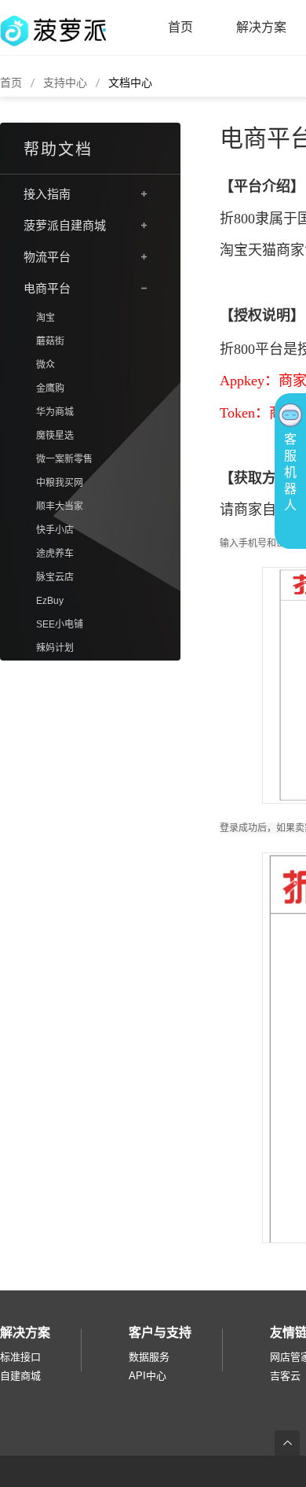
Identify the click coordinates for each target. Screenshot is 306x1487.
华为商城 (55, 412)
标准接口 (20, 1357)
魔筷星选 (55, 435)
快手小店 (55, 530)
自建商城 (20, 1376)
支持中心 (65, 82)
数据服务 (149, 1357)
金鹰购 (50, 388)
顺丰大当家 (59, 506)
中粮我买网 (59, 482)
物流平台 (47, 256)
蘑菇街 (50, 341)
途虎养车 (55, 553)
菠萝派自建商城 (65, 225)
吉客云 (285, 1376)
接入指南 (47, 194)
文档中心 (130, 82)
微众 (45, 364)
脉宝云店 (55, 577)
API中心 (147, 1376)
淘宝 (45, 317)
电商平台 (47, 288)
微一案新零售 (64, 459)
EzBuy (50, 600)
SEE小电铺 (59, 624)
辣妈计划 (55, 647)
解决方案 (261, 27)
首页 (180, 27)
